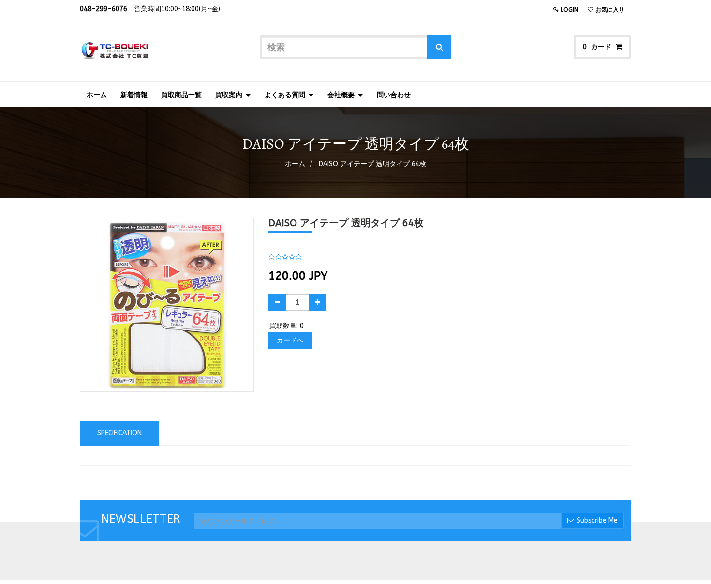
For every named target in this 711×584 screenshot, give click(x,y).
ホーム (295, 164)
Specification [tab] (119, 433)
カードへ (290, 340)
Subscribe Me (597, 520)
